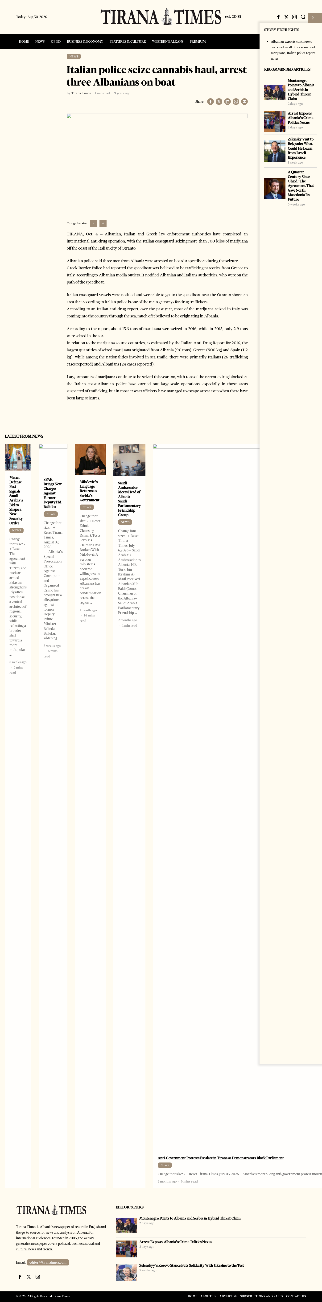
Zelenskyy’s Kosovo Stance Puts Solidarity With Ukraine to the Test (191, 1265)
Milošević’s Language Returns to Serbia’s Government (89, 491)
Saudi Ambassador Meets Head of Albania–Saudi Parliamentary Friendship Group (129, 499)
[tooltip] (278, 17)
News (74, 56)
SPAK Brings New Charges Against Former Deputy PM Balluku (53, 493)
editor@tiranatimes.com (47, 1262)
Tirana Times (81, 93)
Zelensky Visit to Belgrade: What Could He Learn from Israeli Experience (301, 148)
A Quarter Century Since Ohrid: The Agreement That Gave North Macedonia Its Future (301, 185)
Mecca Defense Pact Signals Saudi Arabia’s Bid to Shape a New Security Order (16, 500)
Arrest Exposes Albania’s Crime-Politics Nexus (301, 118)
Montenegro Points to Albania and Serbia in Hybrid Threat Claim (301, 89)
